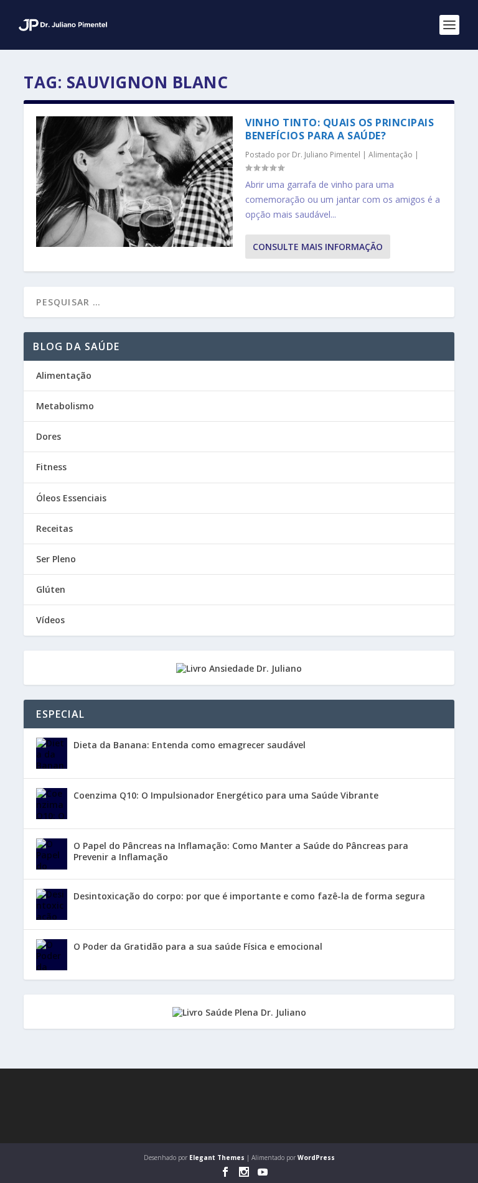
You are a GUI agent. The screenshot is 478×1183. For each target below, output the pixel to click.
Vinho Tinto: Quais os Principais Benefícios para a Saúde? (339, 129)
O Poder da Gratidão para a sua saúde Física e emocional (197, 946)
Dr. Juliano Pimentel (326, 154)
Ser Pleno (56, 559)
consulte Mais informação (318, 247)
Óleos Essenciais (71, 498)
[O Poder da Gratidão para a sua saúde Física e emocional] (51, 954)
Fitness (51, 467)
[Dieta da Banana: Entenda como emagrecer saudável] (51, 753)
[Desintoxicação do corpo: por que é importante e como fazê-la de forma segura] (51, 904)
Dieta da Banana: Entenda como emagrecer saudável (189, 745)
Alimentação (390, 154)
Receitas (54, 528)
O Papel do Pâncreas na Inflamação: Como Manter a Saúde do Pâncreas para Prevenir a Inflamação (240, 851)
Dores (48, 436)
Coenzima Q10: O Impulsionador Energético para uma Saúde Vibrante (225, 795)
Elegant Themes (217, 1157)
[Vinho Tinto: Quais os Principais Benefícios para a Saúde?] (134, 181)
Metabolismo (65, 406)
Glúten (50, 589)
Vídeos (50, 620)
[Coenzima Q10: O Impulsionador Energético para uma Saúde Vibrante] (51, 803)
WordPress (316, 1157)
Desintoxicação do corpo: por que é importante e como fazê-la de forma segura (249, 896)
